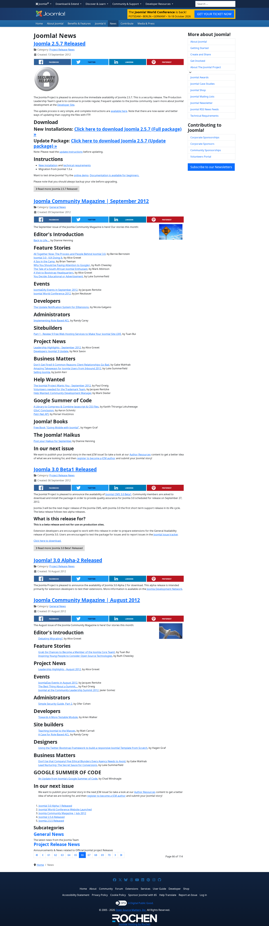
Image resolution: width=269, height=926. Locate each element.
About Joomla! (55, 23)
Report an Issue (188, 895)
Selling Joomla (42, 372)
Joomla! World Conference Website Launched (65, 809)
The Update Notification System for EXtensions (61, 307)
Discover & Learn (96, 4)
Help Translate (167, 895)
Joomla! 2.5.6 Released (52, 817)
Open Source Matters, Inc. (131, 910)
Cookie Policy (118, 895)
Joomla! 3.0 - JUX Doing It (48, 257)
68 (95, 855)
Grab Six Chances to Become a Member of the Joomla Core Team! (76, 652)
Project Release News (62, 49)
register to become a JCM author (96, 458)
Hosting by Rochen (134, 924)
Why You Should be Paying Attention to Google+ (62, 265)
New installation (48, 165)
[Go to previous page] (43, 855)
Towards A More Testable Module (58, 717)
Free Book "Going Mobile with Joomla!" (56, 427)
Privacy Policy (100, 895)
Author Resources (140, 454)
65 (75, 855)
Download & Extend (68, 4)
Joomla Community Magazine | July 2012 (62, 813)
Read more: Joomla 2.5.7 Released (57, 189)
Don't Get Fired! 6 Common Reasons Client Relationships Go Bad (71, 364)
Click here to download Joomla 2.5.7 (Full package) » (108, 131)
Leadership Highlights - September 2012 (57, 347)
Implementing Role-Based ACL (51, 320)
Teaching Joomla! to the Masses (56, 730)
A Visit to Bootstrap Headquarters (53, 272)
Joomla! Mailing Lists (202, 96)
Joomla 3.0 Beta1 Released (65, 469)
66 (82, 855)
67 (89, 855)
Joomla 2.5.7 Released (59, 43)
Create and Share (200, 54)
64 (69, 855)
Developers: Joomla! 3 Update (51, 351)
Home (39, 23)
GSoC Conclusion (44, 410)
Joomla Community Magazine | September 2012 (91, 201)
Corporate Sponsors (202, 144)
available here (119, 111)
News (113, 23)
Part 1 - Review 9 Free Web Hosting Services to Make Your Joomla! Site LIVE (77, 334)
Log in (203, 895)
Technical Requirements (204, 115)
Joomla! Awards (199, 77)
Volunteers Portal (200, 156)
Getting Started (199, 48)
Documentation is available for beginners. (114, 175)
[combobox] (215, 4)
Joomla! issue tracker (165, 534)
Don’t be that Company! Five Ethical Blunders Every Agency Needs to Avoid (81, 761)
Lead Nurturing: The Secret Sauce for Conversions (67, 765)
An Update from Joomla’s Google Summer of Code (67, 778)
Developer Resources (158, 4)
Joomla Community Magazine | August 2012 (87, 600)
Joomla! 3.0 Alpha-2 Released (68, 560)
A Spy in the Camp (44, 261)
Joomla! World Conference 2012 (52, 293)
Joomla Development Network (164, 589)
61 (48, 855)
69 (102, 855)
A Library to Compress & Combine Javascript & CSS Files (66, 406)
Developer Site (65, 105)
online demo (81, 175)
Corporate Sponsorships (204, 137)
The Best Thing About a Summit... (57, 686)
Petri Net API (41, 414)
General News (57, 207)
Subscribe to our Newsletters (211, 167)
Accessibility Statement (75, 895)
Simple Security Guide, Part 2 (55, 703)
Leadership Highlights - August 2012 (59, 669)
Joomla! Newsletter (201, 103)
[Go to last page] (121, 855)
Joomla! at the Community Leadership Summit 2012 (68, 690)
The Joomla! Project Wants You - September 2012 (62, 385)
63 (62, 855)
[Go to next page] (115, 855)
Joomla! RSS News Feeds (204, 109)
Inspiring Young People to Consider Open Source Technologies (75, 656)
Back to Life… (41, 240)
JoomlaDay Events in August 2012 (57, 682)
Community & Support (125, 4)
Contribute (127, 23)
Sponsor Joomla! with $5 (142, 895)
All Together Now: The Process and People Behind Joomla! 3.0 (70, 254)
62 (55, 855)
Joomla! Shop (198, 90)
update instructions (71, 151)
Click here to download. (47, 540)
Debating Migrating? (50, 638)
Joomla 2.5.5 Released (51, 820)
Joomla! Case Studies (202, 83)
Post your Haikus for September (52, 441)
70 (109, 855)
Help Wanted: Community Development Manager (62, 393)
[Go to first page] (37, 855)
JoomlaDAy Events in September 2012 (56, 290)
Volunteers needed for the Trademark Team (59, 389)
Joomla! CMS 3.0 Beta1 (118, 494)
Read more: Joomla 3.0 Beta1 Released (60, 548)
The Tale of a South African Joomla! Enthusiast (60, 269)
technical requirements (77, 165)
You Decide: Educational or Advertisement (58, 276)
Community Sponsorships (205, 150)
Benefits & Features (79, 23)
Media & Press (146, 23)
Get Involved (197, 61)
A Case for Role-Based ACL (53, 734)
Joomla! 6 (100, 23)
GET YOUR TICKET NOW (214, 14)
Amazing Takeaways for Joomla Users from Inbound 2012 (67, 368)
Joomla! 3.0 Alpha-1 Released (55, 805)
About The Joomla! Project (205, 67)
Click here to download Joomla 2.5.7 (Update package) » (100, 143)
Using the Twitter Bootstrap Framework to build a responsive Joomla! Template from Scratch (92, 748)
